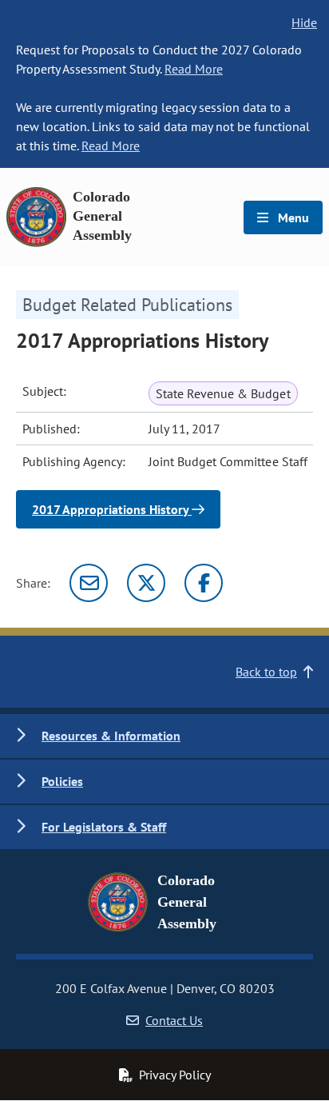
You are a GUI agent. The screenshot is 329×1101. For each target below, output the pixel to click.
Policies (62, 781)
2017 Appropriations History (112, 509)
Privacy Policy (175, 1075)
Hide (304, 22)
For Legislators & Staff (104, 827)
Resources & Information (111, 736)
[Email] (88, 583)
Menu (292, 217)
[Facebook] (203, 583)
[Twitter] (146, 583)
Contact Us (174, 1020)
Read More (193, 69)
